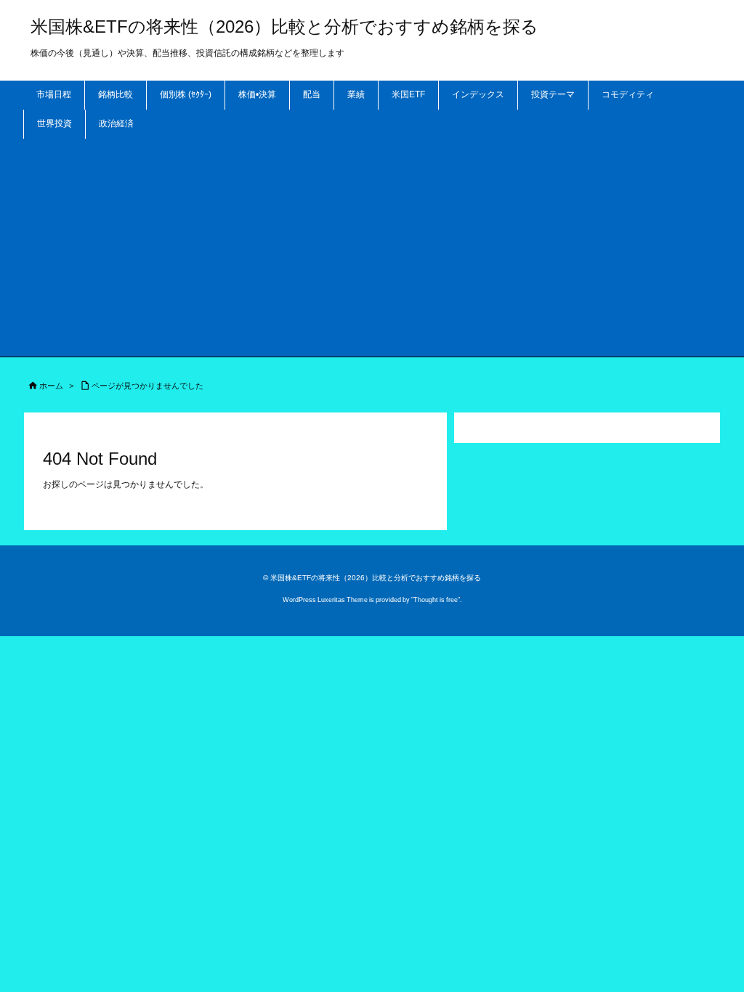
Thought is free (435, 599)
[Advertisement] (372, 247)
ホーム (51, 385)
